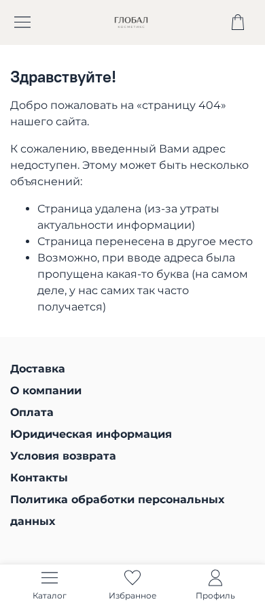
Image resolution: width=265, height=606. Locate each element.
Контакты (39, 477)
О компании (46, 390)
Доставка (37, 368)
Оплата (32, 412)
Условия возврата (63, 455)
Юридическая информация (91, 434)
